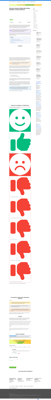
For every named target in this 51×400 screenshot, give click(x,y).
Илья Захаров (14, 349)
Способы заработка (35, 25)
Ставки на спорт (14, 1)
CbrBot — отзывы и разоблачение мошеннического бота (38, 63)
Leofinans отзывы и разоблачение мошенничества (38, 45)
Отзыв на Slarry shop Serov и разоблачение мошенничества (38, 57)
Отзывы (12, 41)
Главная (34, 13)
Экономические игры (19, 1)
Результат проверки (13, 42)
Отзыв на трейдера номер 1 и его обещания (39, 51)
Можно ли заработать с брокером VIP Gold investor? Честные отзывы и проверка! (38, 92)
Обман (10, 1)
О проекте (12, 38)
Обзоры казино (35, 21)
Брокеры (28, 1)
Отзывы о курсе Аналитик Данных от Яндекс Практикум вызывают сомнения (38, 76)
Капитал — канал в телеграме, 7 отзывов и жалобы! (39, 33)
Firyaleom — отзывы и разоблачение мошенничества (38, 69)
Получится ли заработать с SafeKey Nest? (15, 39)
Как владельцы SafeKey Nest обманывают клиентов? (17, 40)
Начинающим (24, 1)
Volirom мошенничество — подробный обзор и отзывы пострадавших (39, 39)
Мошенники (34, 17)
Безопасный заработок (33, 1)
